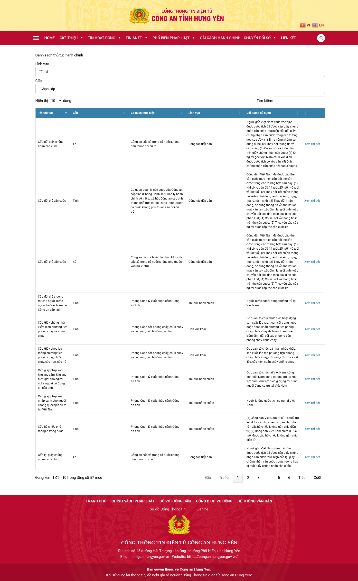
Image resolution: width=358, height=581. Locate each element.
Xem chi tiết (312, 144)
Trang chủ (96, 501)
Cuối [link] (317, 477)
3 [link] (258, 477)
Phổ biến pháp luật (173, 38)
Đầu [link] (208, 477)
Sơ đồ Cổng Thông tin (167, 509)
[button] (66, 112)
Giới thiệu (71, 38)
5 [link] (279, 477)
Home (49, 38)
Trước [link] (224, 477)
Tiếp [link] (301, 477)
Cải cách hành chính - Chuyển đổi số (238, 38)
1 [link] (238, 477)
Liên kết (288, 38)
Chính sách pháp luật (133, 501)
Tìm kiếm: (265, 101)
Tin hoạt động (104, 38)
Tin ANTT (136, 38)
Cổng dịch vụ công (214, 501)
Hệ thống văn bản (254, 501)
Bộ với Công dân (175, 501)
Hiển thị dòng (53, 101)
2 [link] (248, 477)
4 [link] (269, 477)
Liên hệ (202, 509)
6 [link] (289, 477)
